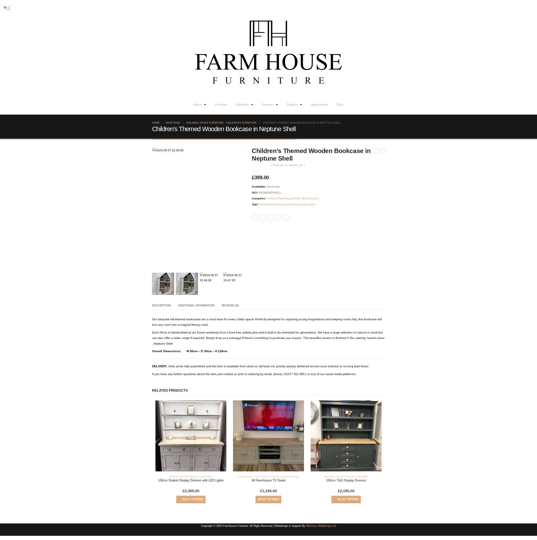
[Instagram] (10, 3)
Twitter (262, 217)
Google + (278, 217)
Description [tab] (161, 305)
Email (286, 217)
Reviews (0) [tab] (230, 305)
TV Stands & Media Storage (283, 477)
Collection (242, 104)
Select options (192, 499)
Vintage (311, 204)
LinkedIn (270, 217)
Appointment (319, 104)
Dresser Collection (181, 477)
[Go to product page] (190, 435)
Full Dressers (203, 477)
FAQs (339, 104)
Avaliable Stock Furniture (304, 198)
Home (302, 204)
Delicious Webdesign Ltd (321, 525)
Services (267, 104)
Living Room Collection (251, 477)
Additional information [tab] (196, 305)
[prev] (377, 151)
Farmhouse (265, 204)
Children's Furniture (277, 198)
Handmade (291, 204)
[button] (2, 112)
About (198, 104)
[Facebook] (3, 3)
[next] (383, 151)
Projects (292, 104)
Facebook (255, 217)
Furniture (221, 104)
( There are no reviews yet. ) (288, 165)
